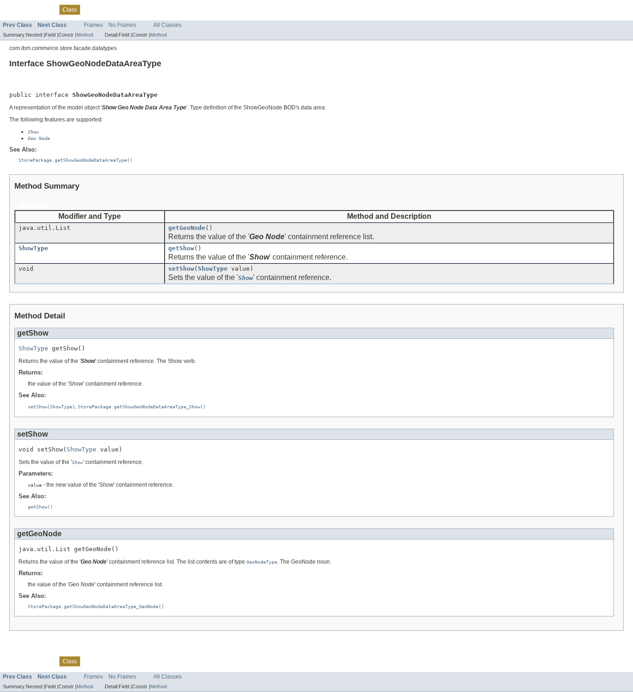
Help (163, 9)
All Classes (167, 25)
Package (43, 9)
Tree (91, 9)
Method (84, 35)
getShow (181, 248)
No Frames (122, 25)
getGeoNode (186, 227)
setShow (181, 268)
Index (145, 9)
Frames (93, 25)
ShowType (33, 248)
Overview (14, 9)
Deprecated (117, 9)
